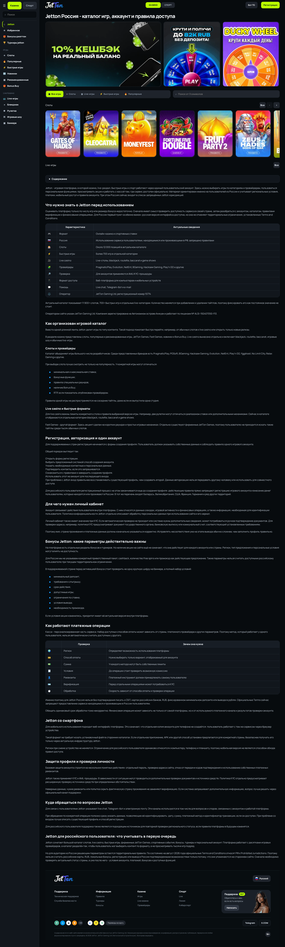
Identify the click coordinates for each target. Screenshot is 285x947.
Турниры (100, 900)
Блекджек (11, 104)
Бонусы (99, 905)
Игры (140, 896)
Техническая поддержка (66, 896)
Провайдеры (143, 905)
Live (181, 896)
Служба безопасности (65, 900)
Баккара (9, 122)
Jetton (9, 24)
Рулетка (9, 110)
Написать (232, 907)
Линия (182, 900)
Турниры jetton (13, 42)
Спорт (30, 5)
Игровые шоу (12, 116)
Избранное (11, 30)
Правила (100, 896)
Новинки (10, 73)
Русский (263, 878)
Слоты (9, 55)
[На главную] (54, 5)
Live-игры (10, 98)
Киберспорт (185, 905)
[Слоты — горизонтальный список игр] (162, 134)
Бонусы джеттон (14, 36)
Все (262, 105)
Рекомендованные (15, 79)
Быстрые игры (13, 67)
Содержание (59, 179)
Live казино (142, 900)
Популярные (12, 61)
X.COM (264, 922)
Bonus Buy (11, 85)
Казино (14, 5)
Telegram (250, 922)
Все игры (54, 94)
